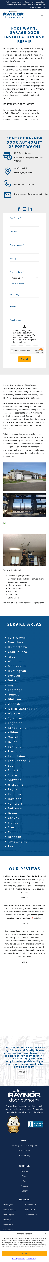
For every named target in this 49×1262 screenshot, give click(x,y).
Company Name (17, 283)
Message (14, 306)
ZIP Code (14, 294)
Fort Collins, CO (9, 1209)
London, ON (30, 1209)
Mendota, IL (8, 1224)
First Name (15, 218)
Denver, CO (8, 1204)
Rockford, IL (8, 1229)
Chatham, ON (30, 1204)
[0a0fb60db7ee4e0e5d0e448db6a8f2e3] (13, 11)
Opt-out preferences (18, 1259)
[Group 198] (24, 1090)
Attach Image (15, 320)
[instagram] (24, 209)
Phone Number (17, 245)
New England (8, 1214)
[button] (45, 1234)
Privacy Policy (31, 1259)
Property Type (17, 272)
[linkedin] (30, 209)
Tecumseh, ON (31, 1214)
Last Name (15, 231)
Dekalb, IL (7, 1219)
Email (13, 258)
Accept (24, 1253)
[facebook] (19, 209)
